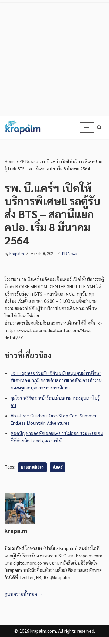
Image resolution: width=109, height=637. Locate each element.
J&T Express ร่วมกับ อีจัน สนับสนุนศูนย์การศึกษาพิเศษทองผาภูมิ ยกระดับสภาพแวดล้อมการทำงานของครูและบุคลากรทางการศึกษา (56, 380)
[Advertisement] (54, 58)
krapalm (16, 253)
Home (10, 161)
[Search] (99, 127)
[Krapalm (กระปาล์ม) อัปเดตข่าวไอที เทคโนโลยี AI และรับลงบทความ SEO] (23, 127)
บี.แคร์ (57, 467)
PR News (27, 161)
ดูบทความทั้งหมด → (24, 594)
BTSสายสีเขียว (32, 467)
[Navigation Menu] (87, 127)
